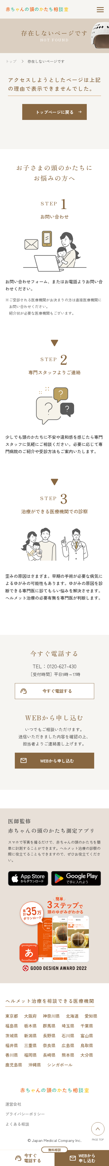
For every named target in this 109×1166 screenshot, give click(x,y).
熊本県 (68, 1055)
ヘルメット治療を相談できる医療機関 (49, 1000)
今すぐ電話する (32, 1158)
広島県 (68, 1045)
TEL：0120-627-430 (54, 666)
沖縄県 (34, 1064)
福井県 (11, 1045)
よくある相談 (17, 1124)
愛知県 (91, 1016)
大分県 (86, 1055)
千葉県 (86, 1025)
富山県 (86, 1035)
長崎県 (49, 1055)
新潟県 (30, 1035)
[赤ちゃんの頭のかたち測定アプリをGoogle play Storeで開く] (76, 879)
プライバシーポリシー (25, 1114)
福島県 (11, 1025)
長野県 (49, 1035)
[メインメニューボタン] (100, 9)
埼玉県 (68, 1025)
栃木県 (30, 1025)
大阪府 (30, 1016)
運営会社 (13, 1104)
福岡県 (30, 1055)
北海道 (72, 1016)
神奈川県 (51, 1016)
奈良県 (49, 1045)
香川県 (11, 1055)
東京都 (11, 1016)
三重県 (30, 1045)
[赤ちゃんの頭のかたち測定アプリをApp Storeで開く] (28, 879)
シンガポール (59, 1064)
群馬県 (49, 1025)
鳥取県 (86, 1045)
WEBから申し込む (87, 1158)
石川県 (68, 1035)
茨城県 (11, 1035)
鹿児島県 (13, 1064)
